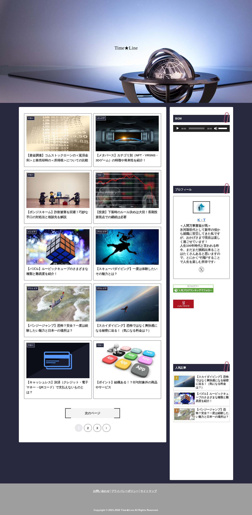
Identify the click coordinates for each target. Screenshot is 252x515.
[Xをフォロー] (201, 269)
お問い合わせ (101, 491)
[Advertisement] (201, 158)
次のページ (92, 413)
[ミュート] (215, 128)
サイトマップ (148, 491)
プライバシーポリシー (125, 491)
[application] (201, 128)
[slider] (223, 128)
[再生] (177, 128)
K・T (201, 220)
